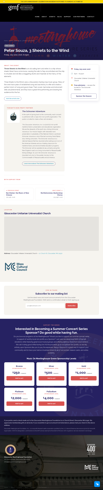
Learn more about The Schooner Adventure (39, 163)
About (13, 487)
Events (11, 40)
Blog (26, 487)
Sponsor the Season (84, 96)
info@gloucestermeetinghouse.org (15, 462)
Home (6, 40)
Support (33, 487)
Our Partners (42, 487)
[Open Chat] (97, 484)
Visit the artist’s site (12, 98)
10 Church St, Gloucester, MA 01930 (50, 253)
